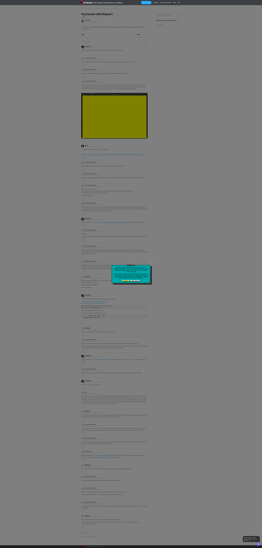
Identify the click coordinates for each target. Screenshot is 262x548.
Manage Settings (135, 280)
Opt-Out (140, 278)
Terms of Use (138, 275)
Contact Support (146, 2)
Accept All (125, 280)
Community (155, 2)
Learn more (133, 271)
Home (86, 2)
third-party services (121, 277)
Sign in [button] (174, 2)
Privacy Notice (128, 275)
